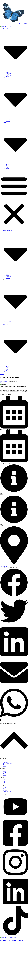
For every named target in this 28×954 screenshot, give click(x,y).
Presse (7, 168)
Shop (4, 169)
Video (7, 165)
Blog (7, 167)
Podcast (7, 164)
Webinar (8, 76)
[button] (14, 200)
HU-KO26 (8, 119)
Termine (5, 381)
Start (1, 381)
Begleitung (8, 75)
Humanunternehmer (7, 28)
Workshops (8, 73)
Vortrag (7, 72)
